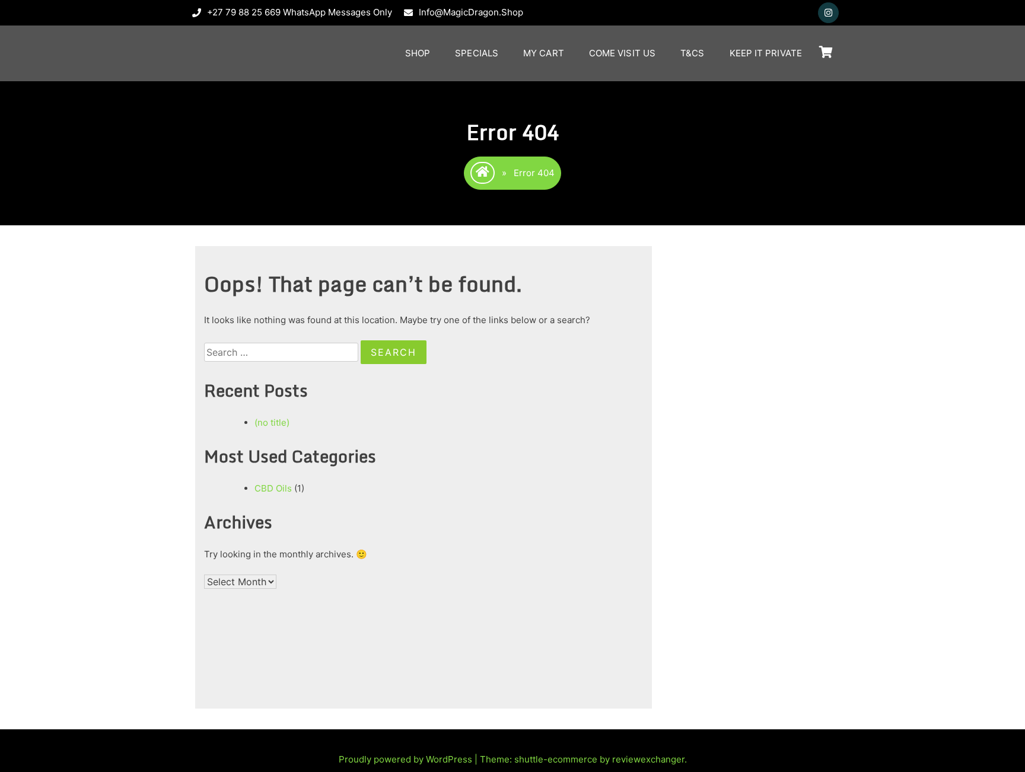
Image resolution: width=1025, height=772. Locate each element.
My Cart (543, 53)
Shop (417, 53)
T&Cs (692, 53)
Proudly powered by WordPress (407, 759)
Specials (476, 53)
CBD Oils (273, 488)
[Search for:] (282, 352)
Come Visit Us (622, 53)
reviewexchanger (648, 759)
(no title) (271, 422)
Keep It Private (766, 53)
